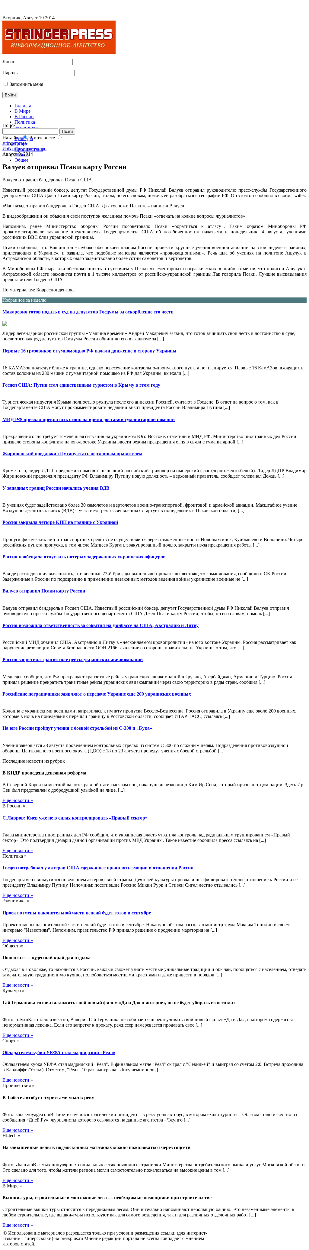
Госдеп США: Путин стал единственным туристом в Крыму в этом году (81, 385)
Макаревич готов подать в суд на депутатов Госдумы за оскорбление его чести (88, 311)
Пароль (10, 72)
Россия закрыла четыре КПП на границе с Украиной (60, 522)
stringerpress (14, 143)
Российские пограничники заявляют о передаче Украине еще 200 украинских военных (96, 693)
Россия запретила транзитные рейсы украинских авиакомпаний (72, 659)
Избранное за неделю (24, 148)
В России (24, 116)
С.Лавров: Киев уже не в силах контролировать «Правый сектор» (75, 817)
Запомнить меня (25, 84)
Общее (21, 160)
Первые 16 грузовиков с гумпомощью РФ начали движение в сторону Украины (89, 350)
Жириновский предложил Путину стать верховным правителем (72, 453)
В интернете (42, 137)
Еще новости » (17, 800)
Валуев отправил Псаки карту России (43, 590)
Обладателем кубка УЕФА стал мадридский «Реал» (58, 1052)
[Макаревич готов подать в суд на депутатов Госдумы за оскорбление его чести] (154, 323)
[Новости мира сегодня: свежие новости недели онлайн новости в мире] (59, 52)
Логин (9, 61)
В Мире (22, 111)
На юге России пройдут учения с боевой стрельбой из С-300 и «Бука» (77, 728)
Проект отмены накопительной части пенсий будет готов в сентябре (76, 912)
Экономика (26, 127)
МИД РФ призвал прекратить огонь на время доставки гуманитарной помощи (88, 419)
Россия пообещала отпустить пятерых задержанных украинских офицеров (84, 556)
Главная (22, 105)
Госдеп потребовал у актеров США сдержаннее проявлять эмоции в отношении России (97, 867)
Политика (24, 122)
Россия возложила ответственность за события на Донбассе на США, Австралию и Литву (100, 625)
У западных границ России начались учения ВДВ (56, 488)
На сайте (11, 137)
